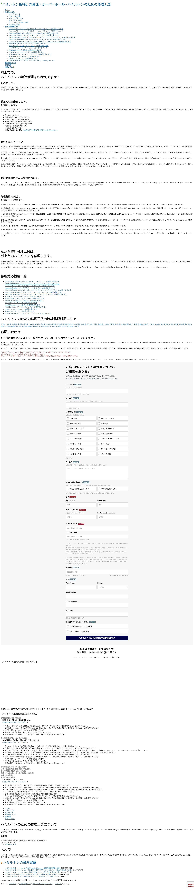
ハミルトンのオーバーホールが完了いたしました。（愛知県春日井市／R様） (33, 868)
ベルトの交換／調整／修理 (18, 22)
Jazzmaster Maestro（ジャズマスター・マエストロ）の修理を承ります (34, 33)
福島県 (37, 324)
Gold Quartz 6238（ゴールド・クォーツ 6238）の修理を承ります (32, 60)
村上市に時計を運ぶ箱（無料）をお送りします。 (40, 130)
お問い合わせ (10, 819)
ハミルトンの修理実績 (19, 862)
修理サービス (10, 810)
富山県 (89, 324)
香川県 (18, 326)
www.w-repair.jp (10, 844)
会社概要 (8, 817)
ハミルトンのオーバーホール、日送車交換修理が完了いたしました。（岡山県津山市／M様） (39, 870)
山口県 (7, 326)
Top (2, 887)
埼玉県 (59, 324)
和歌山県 (169, 324)
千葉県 (65, 324)
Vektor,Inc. (58, 884)
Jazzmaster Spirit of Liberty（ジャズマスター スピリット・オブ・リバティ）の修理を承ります (42, 37)
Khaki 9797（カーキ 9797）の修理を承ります (25, 56)
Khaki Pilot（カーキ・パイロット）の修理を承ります (28, 44)
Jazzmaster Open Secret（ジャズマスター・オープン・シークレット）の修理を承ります (40, 41)
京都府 (145, 324)
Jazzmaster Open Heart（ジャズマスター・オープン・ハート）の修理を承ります (37, 39)
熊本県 (52, 326)
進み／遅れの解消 (15, 20)
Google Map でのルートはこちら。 (14, 722)
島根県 (181, 324)
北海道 (3, 324)
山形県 (31, 324)
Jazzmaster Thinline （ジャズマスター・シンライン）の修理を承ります (34, 35)
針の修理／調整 (14, 24)
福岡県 (35, 326)
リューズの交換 (14, 16)
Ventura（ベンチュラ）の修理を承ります (23, 58)
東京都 (70, 324)
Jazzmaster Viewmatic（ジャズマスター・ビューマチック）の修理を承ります (36, 31)
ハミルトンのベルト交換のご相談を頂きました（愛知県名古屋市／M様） (31, 874)
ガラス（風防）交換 (16, 18)
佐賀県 (41, 326)
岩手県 (14, 324)
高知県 (29, 326)
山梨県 (106, 324)
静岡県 (123, 324)
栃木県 (48, 324)
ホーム (7, 808)
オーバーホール (14, 14)
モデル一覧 (9, 812)
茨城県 (42, 324)
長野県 (112, 324)
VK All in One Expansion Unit (42, 884)
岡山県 (187, 324)
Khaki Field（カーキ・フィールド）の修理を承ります (28, 48)
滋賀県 (140, 324)
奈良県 (162, 324)
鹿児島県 (70, 326)
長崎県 (46, 326)
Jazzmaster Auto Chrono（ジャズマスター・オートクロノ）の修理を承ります (36, 29)
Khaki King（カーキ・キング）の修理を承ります (26, 52)
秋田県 (25, 324)
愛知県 (129, 324)
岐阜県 (117, 324)
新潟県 (83, 324)
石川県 (95, 324)
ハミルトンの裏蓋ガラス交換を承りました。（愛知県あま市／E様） (29, 876)
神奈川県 (77, 324)
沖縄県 (76, 326)
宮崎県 (63, 326)
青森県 (8, 324)
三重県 (134, 324)
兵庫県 (157, 324)
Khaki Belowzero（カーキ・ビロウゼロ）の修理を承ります (30, 54)
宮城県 (20, 324)
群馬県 (53, 324)
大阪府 (151, 324)
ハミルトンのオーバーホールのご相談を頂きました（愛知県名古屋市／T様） (33, 872)
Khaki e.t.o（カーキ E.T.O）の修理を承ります (25, 50)
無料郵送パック (10, 814)
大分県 (58, 326)
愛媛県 (24, 326)
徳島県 (13, 326)
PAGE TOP (188, 860)
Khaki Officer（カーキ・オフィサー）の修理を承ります (28, 46)
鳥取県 (175, 324)
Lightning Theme (25, 884)
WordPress (12, 884)
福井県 (100, 324)
